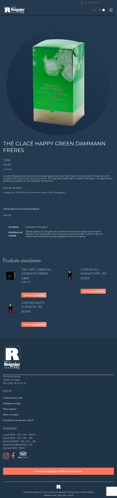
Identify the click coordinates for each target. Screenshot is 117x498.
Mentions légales (57, 492)
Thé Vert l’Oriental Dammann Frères (36, 272)
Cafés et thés (22, 192)
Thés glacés (59, 192)
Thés (50, 192)
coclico (70, 495)
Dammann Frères (38, 192)
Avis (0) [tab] (7, 215)
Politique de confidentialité (80, 492)
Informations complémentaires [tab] (21, 208)
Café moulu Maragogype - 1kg (93, 272)
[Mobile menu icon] (111, 10)
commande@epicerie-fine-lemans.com (59, 471)
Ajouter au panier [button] (33, 295)
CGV (45, 492)
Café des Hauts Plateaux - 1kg (32, 305)
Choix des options (93, 291)
